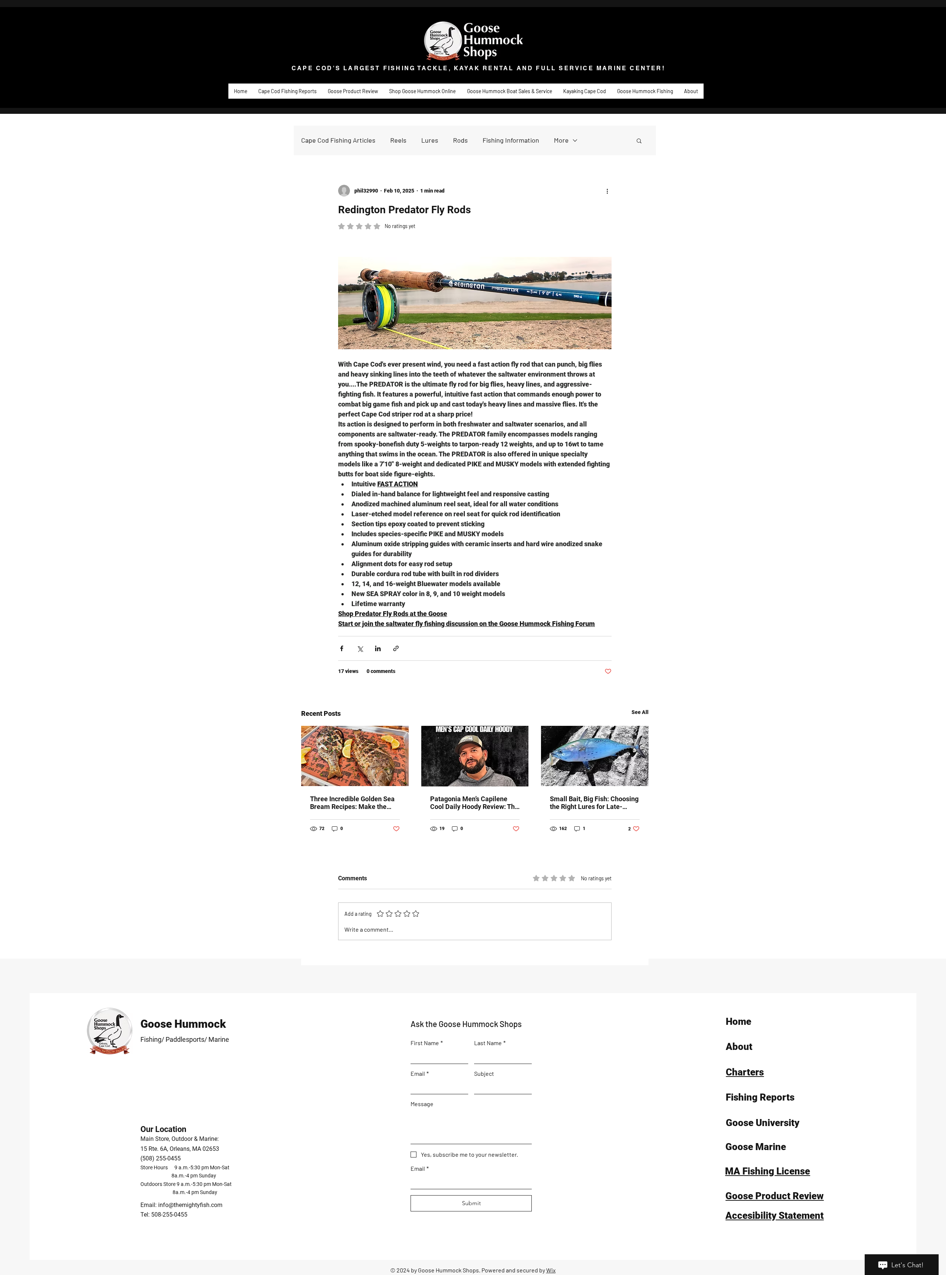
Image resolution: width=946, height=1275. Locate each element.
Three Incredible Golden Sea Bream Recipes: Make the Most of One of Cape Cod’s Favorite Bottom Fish (352, 802)
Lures (429, 140)
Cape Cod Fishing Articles (338, 140)
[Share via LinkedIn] (377, 648)
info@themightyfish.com (190, 1204)
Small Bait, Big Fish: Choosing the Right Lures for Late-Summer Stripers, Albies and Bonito (594, 802)
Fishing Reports (760, 1097)
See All (640, 712)
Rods (460, 140)
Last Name (490, 1042)
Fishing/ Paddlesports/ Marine (184, 1039)
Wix (551, 1270)
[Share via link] (395, 648)
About (739, 1046)
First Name (427, 1042)
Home (738, 1021)
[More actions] (607, 190)
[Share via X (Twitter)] (359, 648)
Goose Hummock (183, 1023)
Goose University (762, 1122)
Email (420, 1073)
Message (422, 1103)
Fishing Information (511, 140)
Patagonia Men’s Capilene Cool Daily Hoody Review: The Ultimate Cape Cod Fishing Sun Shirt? (474, 802)
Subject (484, 1073)
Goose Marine (755, 1146)
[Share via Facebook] (341, 648)
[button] (639, 140)
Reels (398, 140)
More (561, 140)
